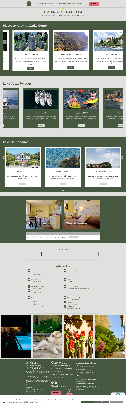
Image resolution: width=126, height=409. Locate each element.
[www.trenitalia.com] (29, 290)
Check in (29, 238)
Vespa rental (70, 306)
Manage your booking (71, 3)
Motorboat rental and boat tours (76, 298)
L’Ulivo (41, 3)
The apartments (48, 3)
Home (38, 3)
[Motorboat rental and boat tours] (65, 297)
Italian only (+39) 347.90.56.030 (33, 368)
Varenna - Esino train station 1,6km (34, 389)
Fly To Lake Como (72, 286)
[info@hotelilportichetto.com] (63, 366)
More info (23, 67)
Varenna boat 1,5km (30, 391)
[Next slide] (121, 42)
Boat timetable (34, 254)
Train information (77, 254)
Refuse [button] (102, 401)
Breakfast (56, 3)
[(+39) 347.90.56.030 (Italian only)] (63, 369)
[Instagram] (56, 382)
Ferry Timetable (48, 254)
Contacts (79, 3)
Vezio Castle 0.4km (30, 393)
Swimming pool (62, 3)
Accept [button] (88, 401)
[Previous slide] (4, 42)
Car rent (69, 302)
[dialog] (63, 402)
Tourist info (91, 254)
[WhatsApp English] (63, 377)
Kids (63, 237)
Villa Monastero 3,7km (31, 395)
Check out (42, 238)
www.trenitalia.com (37, 291)
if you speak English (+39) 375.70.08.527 (35, 370)
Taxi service (62, 254)
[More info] (23, 50)
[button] (62, 190)
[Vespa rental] (65, 306)
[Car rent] (65, 302)
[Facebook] (52, 382)
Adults (55, 237)
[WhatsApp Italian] (63, 371)
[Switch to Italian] (83, 4)
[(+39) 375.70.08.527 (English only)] (63, 374)
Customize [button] (117, 401)
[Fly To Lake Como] (65, 286)
